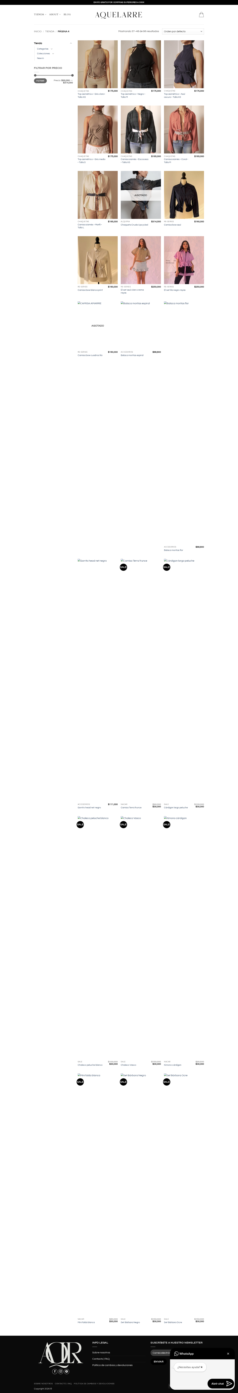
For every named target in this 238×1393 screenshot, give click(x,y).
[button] (201, 14)
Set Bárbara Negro (130, 1322)
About (53, 14)
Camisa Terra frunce (131, 807)
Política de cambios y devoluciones (112, 1365)
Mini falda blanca (86, 1322)
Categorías (42, 49)
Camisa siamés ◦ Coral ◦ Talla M (176, 161)
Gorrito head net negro (89, 807)
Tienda (39, 14)
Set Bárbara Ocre (173, 1322)
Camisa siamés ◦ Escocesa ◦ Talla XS (134, 161)
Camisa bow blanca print (90, 290)
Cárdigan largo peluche (176, 807)
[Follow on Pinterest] (66, 1371)
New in (40, 58)
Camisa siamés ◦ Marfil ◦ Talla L (90, 226)
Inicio (38, 31)
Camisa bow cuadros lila (90, 355)
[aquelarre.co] (119, 15)
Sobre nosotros (101, 1352)
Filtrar (40, 81)
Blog (67, 14)
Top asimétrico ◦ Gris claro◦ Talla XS (91, 95)
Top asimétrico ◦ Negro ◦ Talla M (133, 95)
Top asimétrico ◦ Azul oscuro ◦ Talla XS (174, 95)
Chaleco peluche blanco (90, 1065)
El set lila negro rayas (175, 290)
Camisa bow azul (172, 225)
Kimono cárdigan (172, 1065)
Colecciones (43, 53)
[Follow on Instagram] (60, 1371)
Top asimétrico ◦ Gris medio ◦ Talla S (91, 161)
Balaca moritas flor (173, 550)
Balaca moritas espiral (132, 355)
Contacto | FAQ (101, 1359)
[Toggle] (71, 43)
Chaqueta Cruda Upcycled (134, 225)
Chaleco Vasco (128, 1065)
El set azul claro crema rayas (132, 291)
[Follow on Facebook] (54, 1371)
